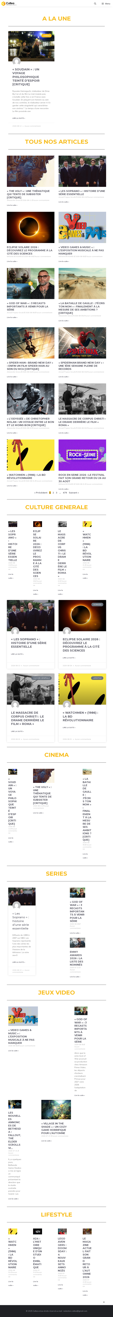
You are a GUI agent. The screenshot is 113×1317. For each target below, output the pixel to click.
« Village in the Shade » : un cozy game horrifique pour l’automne (54, 1128)
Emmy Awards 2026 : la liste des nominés (76, 958)
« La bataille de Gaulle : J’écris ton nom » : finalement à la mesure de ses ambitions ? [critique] (82, 308)
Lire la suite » (18, 118)
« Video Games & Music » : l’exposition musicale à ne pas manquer (81, 250)
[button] (95, 3)
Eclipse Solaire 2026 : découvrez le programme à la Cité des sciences (29, 250)
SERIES (56, 873)
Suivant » (74, 492)
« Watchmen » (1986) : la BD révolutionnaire (26, 476)
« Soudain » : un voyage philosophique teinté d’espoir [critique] (26, 77)
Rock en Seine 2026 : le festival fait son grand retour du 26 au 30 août (82, 478)
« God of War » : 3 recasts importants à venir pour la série (27, 306)
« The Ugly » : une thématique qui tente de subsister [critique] (28, 194)
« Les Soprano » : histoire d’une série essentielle (82, 193)
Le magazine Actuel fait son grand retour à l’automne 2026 (87, 1258)
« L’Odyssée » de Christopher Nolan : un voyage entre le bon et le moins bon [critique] (30, 422)
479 (65, 492)
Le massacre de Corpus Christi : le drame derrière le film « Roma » (82, 422)
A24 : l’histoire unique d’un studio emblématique (37, 1253)
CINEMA (56, 754)
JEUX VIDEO (56, 992)
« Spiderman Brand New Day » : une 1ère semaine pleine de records (81, 366)
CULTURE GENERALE (56, 507)
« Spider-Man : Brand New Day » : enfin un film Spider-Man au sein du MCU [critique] (30, 366)
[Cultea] (9, 3)
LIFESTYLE (56, 1214)
